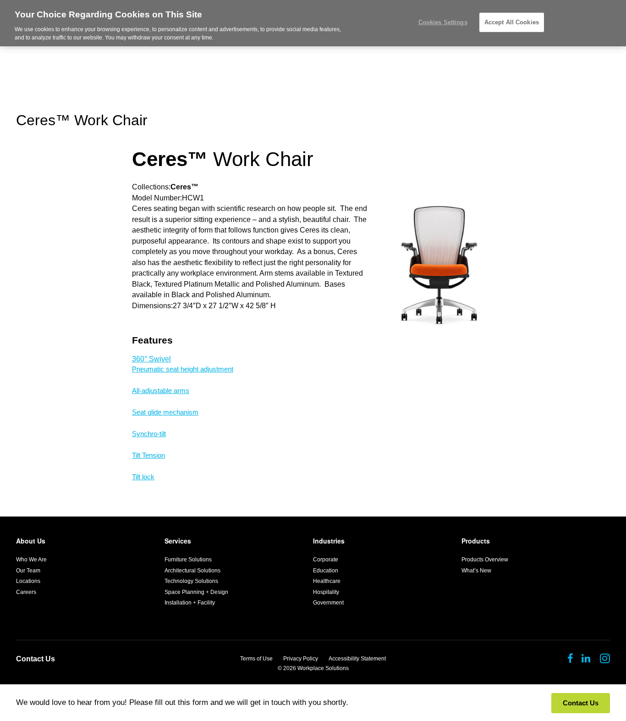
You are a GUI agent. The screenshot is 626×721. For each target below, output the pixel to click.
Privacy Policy (300, 658)
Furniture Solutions (188, 559)
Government (328, 602)
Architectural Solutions (192, 570)
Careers (26, 592)
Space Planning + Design (196, 592)
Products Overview (484, 559)
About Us (30, 540)
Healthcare (326, 581)
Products (475, 540)
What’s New (476, 570)
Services (178, 540)
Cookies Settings (442, 22)
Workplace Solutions (323, 668)
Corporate (325, 559)
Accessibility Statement (357, 658)
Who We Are (31, 559)
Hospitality (326, 592)
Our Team (28, 570)
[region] (313, 23)
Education (325, 570)
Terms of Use (256, 658)
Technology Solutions (191, 581)
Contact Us (35, 659)
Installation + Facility (190, 602)
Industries (329, 540)
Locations (28, 581)
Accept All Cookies (511, 22)
